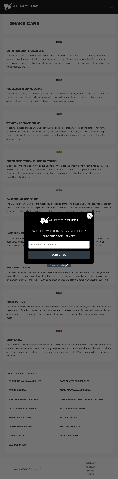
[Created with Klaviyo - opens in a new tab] (59, 265)
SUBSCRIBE (59, 254)
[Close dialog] (89, 215)
